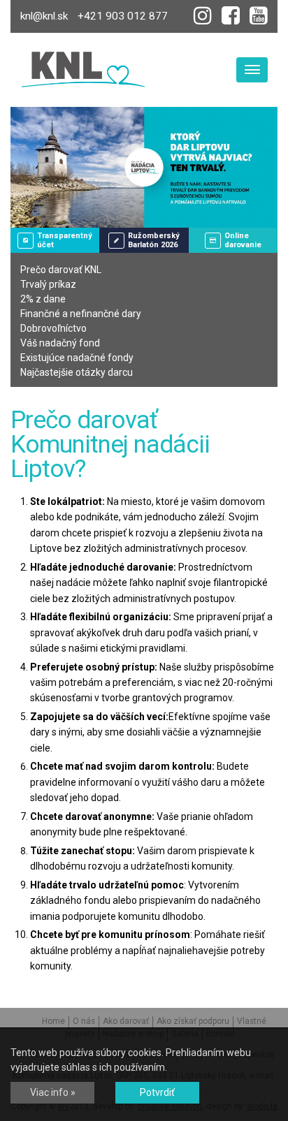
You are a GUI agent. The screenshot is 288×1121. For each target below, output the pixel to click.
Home (53, 1021)
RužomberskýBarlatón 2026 (154, 240)
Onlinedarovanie (242, 240)
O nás (84, 1021)
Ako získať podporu (193, 1021)
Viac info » (52, 1092)
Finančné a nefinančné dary (80, 313)
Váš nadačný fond (60, 343)
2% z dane (43, 299)
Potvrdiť (157, 1092)
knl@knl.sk (44, 16)
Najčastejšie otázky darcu (76, 372)
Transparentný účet (64, 240)
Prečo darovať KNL (60, 269)
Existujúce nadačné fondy (77, 357)
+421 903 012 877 (123, 16)
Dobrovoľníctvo (53, 328)
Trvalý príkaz (48, 284)
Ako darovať (126, 1021)
